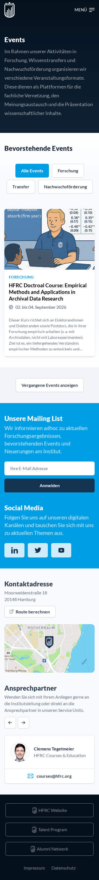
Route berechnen (33, 611)
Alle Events (32, 170)
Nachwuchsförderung (65, 186)
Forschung (68, 170)
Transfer (20, 186)
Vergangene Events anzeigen (49, 385)
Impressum (34, 867)
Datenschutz (63, 867)
